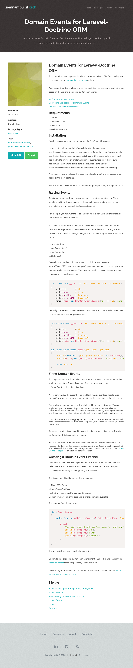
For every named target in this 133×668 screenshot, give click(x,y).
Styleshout (83, 655)
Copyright (119, 8)
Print (30, 155)
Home (88, 8)
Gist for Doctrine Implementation (64, 106)
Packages (98, 8)
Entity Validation (56, 592)
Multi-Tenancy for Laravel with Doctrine (66, 596)
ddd (10, 142)
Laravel (52, 604)
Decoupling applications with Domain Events (69, 102)
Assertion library (56, 562)
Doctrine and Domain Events (61, 99)
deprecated (18, 142)
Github (15, 155)
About (109, 8)
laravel (30, 146)
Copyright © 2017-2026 (55, 655)
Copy (122, 283)
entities (27, 142)
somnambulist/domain (76, 80)
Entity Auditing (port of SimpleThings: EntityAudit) (71, 588)
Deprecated (13, 133)
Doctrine (52, 608)
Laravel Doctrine (56, 600)
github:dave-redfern (17, 146)
